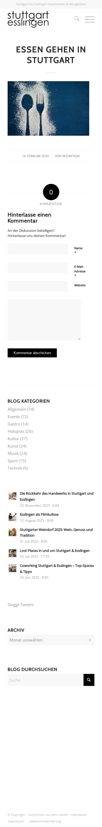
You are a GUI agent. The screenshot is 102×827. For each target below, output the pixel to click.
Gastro (14, 424)
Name (78, 250)
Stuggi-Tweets (20, 604)
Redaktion (71, 156)
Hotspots (16, 431)
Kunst (13, 446)
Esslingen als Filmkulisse (39, 514)
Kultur (13, 438)
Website (79, 285)
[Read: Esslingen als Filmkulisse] (12, 517)
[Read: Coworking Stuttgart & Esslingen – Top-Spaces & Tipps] (12, 568)
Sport (13, 460)
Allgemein (17, 409)
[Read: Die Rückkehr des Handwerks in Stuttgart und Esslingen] (12, 496)
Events (14, 416)
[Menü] (86, 19)
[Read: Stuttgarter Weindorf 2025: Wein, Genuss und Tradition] (12, 532)
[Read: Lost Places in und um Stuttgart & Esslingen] (12, 553)
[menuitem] (74, 19)
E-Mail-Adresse (79, 271)
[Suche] (74, 19)
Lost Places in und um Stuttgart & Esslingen (55, 550)
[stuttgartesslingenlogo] (42, 19)
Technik (15, 468)
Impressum (78, 815)
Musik (13, 453)
